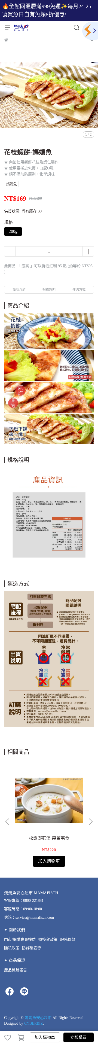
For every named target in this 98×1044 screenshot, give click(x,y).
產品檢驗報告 (15, 970)
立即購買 (78, 1037)
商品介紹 (19, 290)
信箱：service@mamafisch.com (29, 917)
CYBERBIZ (33, 1023)
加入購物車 (45, 1037)
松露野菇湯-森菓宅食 (49, 838)
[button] (90, 821)
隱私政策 (11, 948)
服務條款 (67, 940)
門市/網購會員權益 (20, 940)
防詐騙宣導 (31, 948)
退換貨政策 (47, 940)
